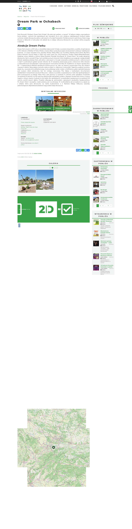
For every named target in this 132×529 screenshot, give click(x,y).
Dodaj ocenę (38, 153)
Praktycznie (84, 6)
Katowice (103, 96)
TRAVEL (27, 1)
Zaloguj (110, 1)
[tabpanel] (44, 103)
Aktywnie (67, 6)
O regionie (53, 6)
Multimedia (93, 6)
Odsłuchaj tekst (60, 28)
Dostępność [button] (85, 1)
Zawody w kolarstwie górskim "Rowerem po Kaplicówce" (107, 221)
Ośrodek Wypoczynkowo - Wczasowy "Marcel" (106, 146)
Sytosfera (103, 182)
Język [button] (95, 1)
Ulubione (102, 1)
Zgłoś (88, 112)
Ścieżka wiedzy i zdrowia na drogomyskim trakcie (107, 58)
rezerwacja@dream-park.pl (31, 140)
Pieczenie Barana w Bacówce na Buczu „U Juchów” (106, 255)
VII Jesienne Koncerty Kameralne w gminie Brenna (107, 267)
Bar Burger (104, 189)
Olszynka (103, 129)
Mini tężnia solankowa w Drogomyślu (104, 65)
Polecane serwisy (104, 6)
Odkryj (60, 6)
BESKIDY (19, 1)
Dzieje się (75, 6)
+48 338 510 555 (29, 138)
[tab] (50, 167)
